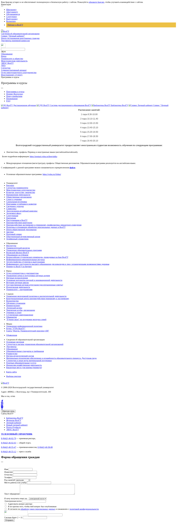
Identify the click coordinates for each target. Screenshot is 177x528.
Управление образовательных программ (24, 250)
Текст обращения (11, 494)
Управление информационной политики (24, 326)
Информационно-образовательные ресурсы (25, 259)
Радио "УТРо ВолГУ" (15, 328)
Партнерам (11, 218)
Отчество (8, 475)
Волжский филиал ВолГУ (17, 252)
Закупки (10, 232)
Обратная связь (8, 411)
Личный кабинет (13, 423)
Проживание (12, 99)
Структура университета (17, 188)
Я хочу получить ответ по (15, 498)
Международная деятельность (14, 61)
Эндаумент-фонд (13, 213)
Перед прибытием (14, 96)
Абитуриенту (12, 12)
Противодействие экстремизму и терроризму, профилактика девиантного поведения (43, 225)
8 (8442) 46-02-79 (8, 438)
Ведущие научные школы (17, 282)
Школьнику (11, 10)
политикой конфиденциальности (84, 509)
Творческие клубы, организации (20, 310)
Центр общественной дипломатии (21, 229)
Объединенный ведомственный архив (23, 236)
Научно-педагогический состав (20, 356)
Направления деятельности (18, 195)
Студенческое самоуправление (19, 315)
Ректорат (10, 185)
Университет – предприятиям (19, 289)
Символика (11, 209)
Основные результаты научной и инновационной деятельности (34, 280)
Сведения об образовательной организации (20, 34)
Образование (7, 54)
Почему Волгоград (14, 94)
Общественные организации (19, 197)
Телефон (8, 477)
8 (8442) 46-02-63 (8, 443)
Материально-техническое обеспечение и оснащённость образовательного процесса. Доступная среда (51, 358)
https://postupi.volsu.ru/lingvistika (43, 156)
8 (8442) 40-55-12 (8, 452)
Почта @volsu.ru (13, 427)
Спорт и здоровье (14, 199)
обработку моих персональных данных (38, 509)
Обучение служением (15, 303)
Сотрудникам (12, 216)
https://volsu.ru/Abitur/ (52, 174)
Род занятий (9, 480)
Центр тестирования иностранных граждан (20, 38)
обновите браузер (96, 2)
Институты (11, 245)
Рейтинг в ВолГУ (15, 25)
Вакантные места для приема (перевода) (24, 367)
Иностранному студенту (12, 75)
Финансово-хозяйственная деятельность (24, 365)
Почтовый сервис (14, 234)
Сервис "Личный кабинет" (13, 36)
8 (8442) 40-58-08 (45, 447)
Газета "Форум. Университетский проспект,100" (27, 331)
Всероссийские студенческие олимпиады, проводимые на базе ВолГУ (37, 257)
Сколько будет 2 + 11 (13, 517)
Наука (3, 56)
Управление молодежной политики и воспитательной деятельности (36, 296)
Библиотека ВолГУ (14, 418)
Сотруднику (11, 16)
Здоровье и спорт (14, 312)
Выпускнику (12, 19)
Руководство (11, 353)
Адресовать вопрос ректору (19, 504)
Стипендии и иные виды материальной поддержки (29, 360)
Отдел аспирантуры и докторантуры (22, 273)
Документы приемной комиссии (15, 41)
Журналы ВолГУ (13, 420)
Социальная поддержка (16, 202)
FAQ (8, 101)
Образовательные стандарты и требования (25, 351)
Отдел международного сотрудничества (18, 72)
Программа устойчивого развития (21, 204)
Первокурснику (13, 305)
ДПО (3, 65)
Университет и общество (12, 58)
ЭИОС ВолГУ (7, 63)
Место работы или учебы (15, 483)
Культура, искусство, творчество (20, 192)
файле (72, 167)
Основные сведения (15, 342)
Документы (11, 346)
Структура (5, 68)
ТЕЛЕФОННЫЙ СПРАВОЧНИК (16, 434)
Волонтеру (11, 21)
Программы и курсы (15, 92)
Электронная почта (12, 501)
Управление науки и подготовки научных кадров (28, 275)
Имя (6, 469)
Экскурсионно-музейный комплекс (22, 211)
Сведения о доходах (15, 206)
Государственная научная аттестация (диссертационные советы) (34, 285)
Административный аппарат (14, 70)
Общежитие (11, 317)
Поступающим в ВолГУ (16, 220)
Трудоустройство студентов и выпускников (25, 262)
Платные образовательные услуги (21, 363)
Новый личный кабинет (17, 425)
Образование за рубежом (17, 255)
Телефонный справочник (17, 239)
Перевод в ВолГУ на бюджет (19, 266)
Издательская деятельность (18, 287)
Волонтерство (12, 301)
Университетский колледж (18, 248)
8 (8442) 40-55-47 (8, 447)
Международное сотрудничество (20, 190)
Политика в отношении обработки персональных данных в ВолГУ (36, 227)
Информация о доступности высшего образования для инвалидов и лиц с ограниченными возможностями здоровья (57, 264)
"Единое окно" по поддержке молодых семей (26, 319)
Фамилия (8, 472)
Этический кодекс (14, 308)
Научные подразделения (17, 278)
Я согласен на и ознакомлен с (53, 509)
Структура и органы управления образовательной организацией (34, 344)
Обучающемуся (13, 14)
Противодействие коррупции (19, 223)
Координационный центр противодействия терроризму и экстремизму (37, 298)
